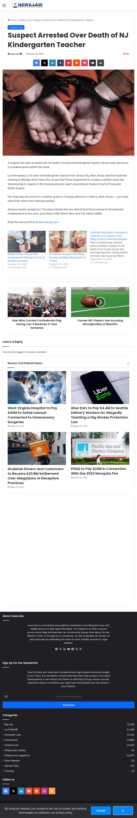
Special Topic (12, 765)
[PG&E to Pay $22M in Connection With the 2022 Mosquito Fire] (100, 448)
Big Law (9, 724)
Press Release (12, 760)
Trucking (9, 771)
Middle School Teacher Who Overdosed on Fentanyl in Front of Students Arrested (26, 257)
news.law (14, 54)
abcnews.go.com (49, 222)
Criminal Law (24, 20)
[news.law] (27, 5)
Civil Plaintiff (11, 729)
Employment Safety (15, 750)
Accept (101, 810)
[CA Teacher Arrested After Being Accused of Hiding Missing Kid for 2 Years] (68, 241)
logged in (21, 352)
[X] (60, 649)
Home (13, 20)
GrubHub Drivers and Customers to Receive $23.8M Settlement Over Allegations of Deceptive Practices (35, 476)
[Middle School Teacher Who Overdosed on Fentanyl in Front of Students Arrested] (27, 241)
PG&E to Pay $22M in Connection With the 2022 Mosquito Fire (98, 471)
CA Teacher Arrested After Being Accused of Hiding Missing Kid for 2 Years (67, 257)
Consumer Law (13, 734)
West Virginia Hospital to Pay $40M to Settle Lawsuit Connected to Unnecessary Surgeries (32, 415)
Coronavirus (11, 740)
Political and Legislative (17, 755)
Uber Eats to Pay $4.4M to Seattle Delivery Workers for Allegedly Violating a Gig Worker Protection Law (99, 415)
